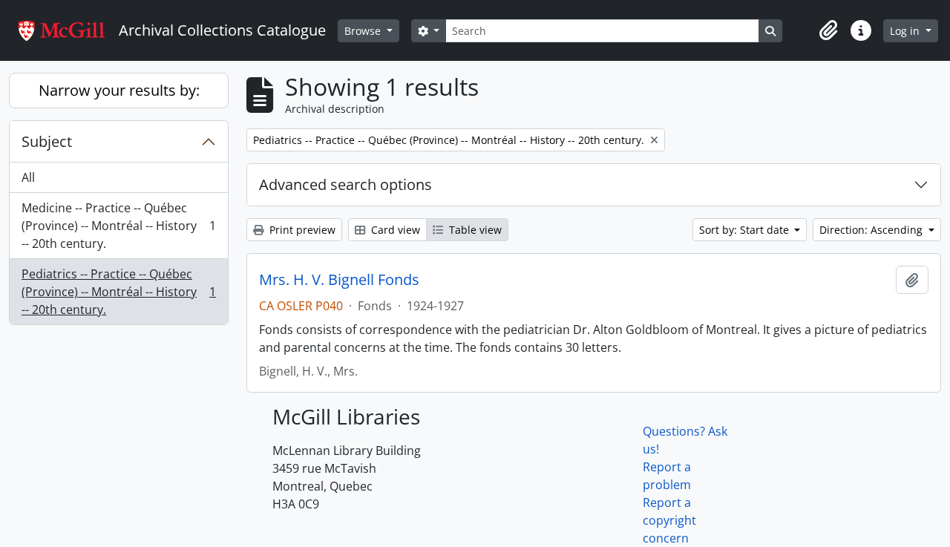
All (28, 177)
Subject (47, 141)
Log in (906, 31)
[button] (828, 30)
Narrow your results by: (119, 90)
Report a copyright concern (669, 520)
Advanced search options (345, 184)
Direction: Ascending (872, 230)
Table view (474, 230)
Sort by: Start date (745, 230)
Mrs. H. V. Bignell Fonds (339, 280)
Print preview (300, 230)
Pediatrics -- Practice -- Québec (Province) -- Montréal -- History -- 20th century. (118, 292)
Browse (364, 31)
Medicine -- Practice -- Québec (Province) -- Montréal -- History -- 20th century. (118, 226)
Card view (394, 230)
